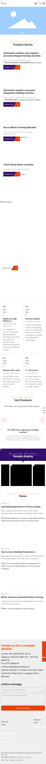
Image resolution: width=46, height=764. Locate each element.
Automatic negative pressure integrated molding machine (19, 91)
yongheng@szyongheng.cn (18, 667)
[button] (4, 420)
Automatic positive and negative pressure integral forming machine (22, 54)
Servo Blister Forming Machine (19, 127)
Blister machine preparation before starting (22, 597)
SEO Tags (4, 760)
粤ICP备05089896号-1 (9, 757)
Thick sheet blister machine (18, 164)
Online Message (34, 294)
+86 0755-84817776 (19, 657)
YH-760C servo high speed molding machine (23, 431)
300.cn (20, 760)
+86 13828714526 (16, 654)
